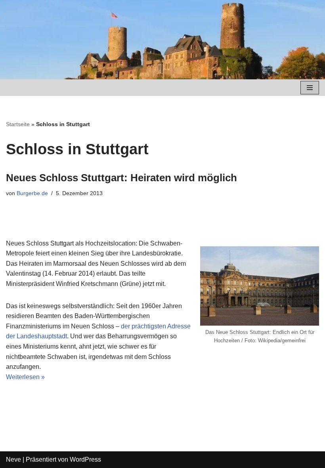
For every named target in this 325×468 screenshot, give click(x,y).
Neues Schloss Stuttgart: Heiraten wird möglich (121, 178)
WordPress (85, 459)
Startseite (18, 124)
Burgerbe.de (32, 193)
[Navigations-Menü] (309, 87)
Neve (13, 459)
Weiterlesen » (25, 377)
